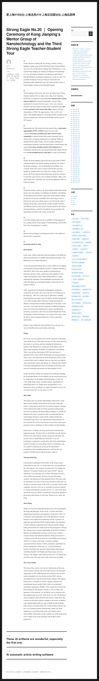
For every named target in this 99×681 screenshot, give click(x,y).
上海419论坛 (75, 219)
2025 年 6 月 (76, 121)
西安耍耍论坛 (75, 320)
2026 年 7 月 (76, 111)
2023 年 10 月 (76, 162)
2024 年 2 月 (76, 154)
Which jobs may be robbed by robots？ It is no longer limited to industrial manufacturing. (81, 77)
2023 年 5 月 (76, 170)
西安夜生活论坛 (76, 316)
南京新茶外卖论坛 (77, 269)
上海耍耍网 (88, 242)
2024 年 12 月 (76, 134)
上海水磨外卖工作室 (77, 242)
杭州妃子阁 (85, 293)
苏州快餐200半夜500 (77, 306)
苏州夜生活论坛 (86, 303)
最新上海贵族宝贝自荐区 (79, 286)
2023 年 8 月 (76, 166)
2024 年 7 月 (76, 144)
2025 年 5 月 (76, 124)
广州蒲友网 (75, 283)
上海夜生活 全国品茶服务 (79, 235)
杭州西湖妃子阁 (76, 296)
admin (8, 66)
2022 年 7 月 (76, 182)
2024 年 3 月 (76, 152)
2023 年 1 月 (76, 178)
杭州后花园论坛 (76, 289)
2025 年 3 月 (76, 128)
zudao (8, 71)
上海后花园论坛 (76, 232)
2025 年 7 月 (76, 119)
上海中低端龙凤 (76, 222)
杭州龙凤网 (85, 296)
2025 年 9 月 (76, 115)
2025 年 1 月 (76, 132)
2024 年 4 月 (76, 150)
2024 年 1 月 (76, 156)
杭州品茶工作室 (86, 289)
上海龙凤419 (75, 256)
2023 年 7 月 (76, 168)
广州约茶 (11, 78)
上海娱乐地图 (75, 239)
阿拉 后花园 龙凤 (86, 320)
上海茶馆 (84, 245)
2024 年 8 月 (76, 142)
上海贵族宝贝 (83, 249)
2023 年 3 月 (76, 174)
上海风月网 (88, 252)
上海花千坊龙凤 (76, 245)
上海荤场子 (75, 249)
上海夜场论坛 (10, 74)
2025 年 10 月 (76, 113)
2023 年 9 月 (76, 164)
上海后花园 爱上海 (77, 225)
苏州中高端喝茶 (76, 303)
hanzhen (75, 196)
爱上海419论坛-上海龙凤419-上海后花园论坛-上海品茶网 (40, 14)
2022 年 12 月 (76, 180)
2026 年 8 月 (76, 109)
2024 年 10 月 (76, 138)
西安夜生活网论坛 (77, 313)
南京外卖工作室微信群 (78, 262)
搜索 (72, 30)
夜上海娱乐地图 (76, 276)
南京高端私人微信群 (77, 272)
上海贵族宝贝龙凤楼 (77, 252)
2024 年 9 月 (76, 140)
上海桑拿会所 (85, 239)
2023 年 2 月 (76, 176)
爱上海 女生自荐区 (77, 299)
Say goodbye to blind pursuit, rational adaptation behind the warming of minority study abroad (83, 57)
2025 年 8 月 (76, 117)
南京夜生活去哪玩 (77, 266)
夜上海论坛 (85, 276)
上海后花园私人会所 (77, 229)
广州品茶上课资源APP (78, 279)
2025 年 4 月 (76, 126)
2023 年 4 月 (76, 172)
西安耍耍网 (85, 316)
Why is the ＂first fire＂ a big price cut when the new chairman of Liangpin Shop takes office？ (82, 51)
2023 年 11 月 (76, 160)
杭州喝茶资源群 (76, 293)
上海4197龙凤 (84, 219)
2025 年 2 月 (76, 130)
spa (73, 200)
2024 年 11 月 (76, 136)
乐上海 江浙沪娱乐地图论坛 (79, 259)
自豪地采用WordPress (45, 672)
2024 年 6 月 (76, 146)
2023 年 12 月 (76, 158)
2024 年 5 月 (76, 148)
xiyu (74, 202)
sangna (74, 198)
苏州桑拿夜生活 (76, 310)
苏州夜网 (12, 80)
